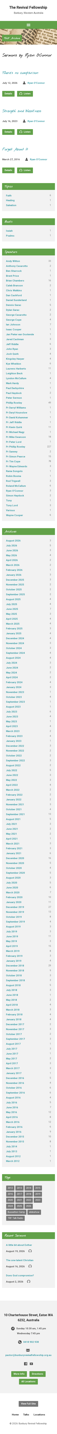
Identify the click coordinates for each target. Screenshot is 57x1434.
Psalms (10, 235)
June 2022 (12, 775)
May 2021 (11, 833)
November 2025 (15, 584)
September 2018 (15, 980)
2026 (28, 1206)
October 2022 (14, 755)
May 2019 (11, 941)
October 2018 (14, 975)
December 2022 (15, 746)
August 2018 (13, 985)
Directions (37, 1374)
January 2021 (13, 853)
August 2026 (13, 540)
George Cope (13, 319)
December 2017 (15, 1024)
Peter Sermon (14, 397)
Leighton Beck (14, 373)
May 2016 (11, 1112)
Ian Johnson (13, 324)
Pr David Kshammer (17, 417)
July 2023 (11, 711)
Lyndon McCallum (16, 378)
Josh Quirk (12, 354)
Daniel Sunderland (16, 300)
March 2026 (12, 565)
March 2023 (12, 731)
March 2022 (12, 789)
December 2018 (15, 965)
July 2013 (11, 1151)
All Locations (28, 1381)
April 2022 (12, 785)
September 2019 (15, 921)
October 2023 (14, 697)
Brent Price (12, 275)
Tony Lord (12, 505)
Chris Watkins (14, 290)
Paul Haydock (14, 393)
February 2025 (14, 628)
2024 (10, 1206)
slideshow (34, 1212)
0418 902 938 (31, 1342)
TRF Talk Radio (15, 1218)
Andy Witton (13, 261)
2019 (37, 1194)
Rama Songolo (14, 471)
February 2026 (14, 570)
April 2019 (12, 946)
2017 (19, 1194)
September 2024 (15, 653)
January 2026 (13, 575)
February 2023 (14, 736)
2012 (10, 1188)
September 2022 (15, 760)
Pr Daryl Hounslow (16, 412)
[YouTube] (31, 1363)
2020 (10, 1200)
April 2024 (12, 677)
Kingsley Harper (15, 358)
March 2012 (12, 1161)
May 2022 (11, 780)
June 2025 (12, 609)
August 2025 (13, 599)
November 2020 (15, 863)
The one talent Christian (19, 1260)
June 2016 (12, 1107)
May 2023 (11, 721)
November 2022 (15, 750)
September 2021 (15, 814)
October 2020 (14, 868)
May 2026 (11, 555)
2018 (28, 1194)
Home (15, 1414)
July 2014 (11, 1146)
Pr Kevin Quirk (14, 427)
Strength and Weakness (21, 111)
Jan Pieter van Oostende (20, 334)
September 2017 (15, 1039)
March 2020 (12, 892)
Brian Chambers (15, 280)
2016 (10, 1194)
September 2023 (15, 701)
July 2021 (11, 824)
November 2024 (15, 643)
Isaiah (9, 230)
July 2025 (11, 604)
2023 (37, 1200)
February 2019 (14, 956)
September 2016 (15, 1092)
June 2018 (12, 995)
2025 (19, 1206)
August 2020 (13, 877)
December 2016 (15, 1078)
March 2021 (12, 843)
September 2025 (15, 594)
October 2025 (14, 589)
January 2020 (13, 902)
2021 (19, 1200)
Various (10, 510)
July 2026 (11, 545)
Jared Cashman (15, 339)
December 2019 (15, 907)
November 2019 (15, 912)
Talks (26, 1414)
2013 (19, 1188)
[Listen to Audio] (30, 1250)
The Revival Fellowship (28, 7)
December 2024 (15, 638)
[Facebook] (25, 1363)
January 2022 (13, 799)
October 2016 (14, 1087)
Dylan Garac (12, 310)
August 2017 (13, 1043)
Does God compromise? (20, 1275)
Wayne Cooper (14, 515)
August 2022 (13, 765)
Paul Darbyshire (15, 388)
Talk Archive (12, 38)
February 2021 (14, 848)
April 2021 (12, 838)
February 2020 (14, 897)
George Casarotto (16, 314)
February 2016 (14, 1127)
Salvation (11, 205)
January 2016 (13, 1132)
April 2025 (12, 618)
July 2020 (11, 882)
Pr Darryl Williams (16, 407)
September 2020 (15, 872)
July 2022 (11, 770)
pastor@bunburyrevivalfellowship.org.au (28, 1355)
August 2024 (13, 657)
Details (8, 93)
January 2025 (13, 633)
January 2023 (13, 741)
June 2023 (12, 716)
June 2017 (12, 1053)
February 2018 (14, 1014)
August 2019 (13, 926)
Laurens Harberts (16, 368)
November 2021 (15, 804)
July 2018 (11, 990)
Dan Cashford (14, 295)
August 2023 (13, 706)
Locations (39, 1414)
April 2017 (12, 1063)
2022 (28, 1200)
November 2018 (15, 970)
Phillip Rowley (14, 402)
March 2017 (12, 1068)
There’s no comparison (20, 73)
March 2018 (12, 1009)
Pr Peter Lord (13, 442)
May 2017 (11, 1058)
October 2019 (14, 917)
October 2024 (14, 648)
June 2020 (12, 887)
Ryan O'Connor (36, 83)
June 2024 (12, 667)
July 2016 (11, 1102)
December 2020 (15, 858)
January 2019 (13, 960)
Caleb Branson (14, 285)
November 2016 (15, 1083)
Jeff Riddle (12, 344)
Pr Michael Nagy (15, 432)
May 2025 (11, 614)
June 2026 (12, 550)
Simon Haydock (15, 495)
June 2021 (12, 828)
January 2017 (13, 1073)
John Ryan (12, 349)
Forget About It (15, 149)
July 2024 (11, 662)
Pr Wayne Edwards (16, 466)
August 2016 (13, 1097)
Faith (9, 195)
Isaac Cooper (13, 329)
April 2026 (12, 560)
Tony (9, 500)
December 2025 (15, 579)
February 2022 (14, 794)
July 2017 (11, 1048)
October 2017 (14, 1034)
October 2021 (14, 809)
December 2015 (15, 1136)
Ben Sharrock (14, 271)
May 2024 (11, 672)
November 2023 (15, 692)
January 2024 (13, 687)
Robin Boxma (13, 476)
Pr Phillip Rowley (15, 446)
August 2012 (13, 1156)
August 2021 (13, 819)
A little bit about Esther (19, 1245)
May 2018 (11, 1000)
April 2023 (12, 726)
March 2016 (12, 1122)
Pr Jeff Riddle (14, 422)
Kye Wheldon (13, 363)
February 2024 (14, 682)
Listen (27, 93)
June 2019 (12, 936)
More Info (19, 1374)
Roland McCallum (16, 486)
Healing (10, 200)
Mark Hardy (12, 383)
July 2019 (11, 931)
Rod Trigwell (13, 481)
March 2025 (12, 623)
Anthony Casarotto (17, 266)
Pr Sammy (11, 451)
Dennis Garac (13, 305)
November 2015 (15, 1141)
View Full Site (28, 1403)
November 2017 (15, 1029)
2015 (37, 1188)
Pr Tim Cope (13, 461)
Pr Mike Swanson (16, 437)
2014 (28, 1188)
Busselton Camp (16, 1212)
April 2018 (12, 1004)
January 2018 (13, 1019)
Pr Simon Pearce (15, 456)
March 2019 (12, 951)
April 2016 (12, 1117)
